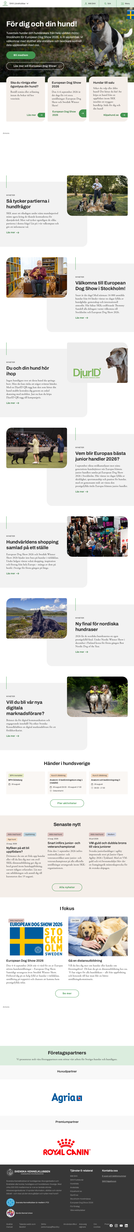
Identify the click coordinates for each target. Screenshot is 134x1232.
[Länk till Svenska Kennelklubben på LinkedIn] (126, 1226)
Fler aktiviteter (67, 803)
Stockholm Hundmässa (80, 1199)
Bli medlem (21, 55)
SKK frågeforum (109, 1181)
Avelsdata (74, 1187)
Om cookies (97, 1225)
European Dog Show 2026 (81, 1203)
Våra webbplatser (77, 1210)
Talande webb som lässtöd (27, 1225)
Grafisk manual (9, 1225)
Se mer (67, 993)
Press (107, 1224)
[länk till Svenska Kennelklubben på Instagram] (116, 1226)
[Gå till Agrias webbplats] (67, 1097)
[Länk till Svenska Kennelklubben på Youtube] (121, 1226)
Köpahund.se (76, 1191)
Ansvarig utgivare (83, 1225)
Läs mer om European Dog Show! (35, 66)
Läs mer (11, 232)
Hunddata (74, 1184)
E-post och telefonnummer (114, 1176)
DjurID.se (74, 1195)
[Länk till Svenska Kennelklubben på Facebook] (111, 1226)
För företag (75, 1206)
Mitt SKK (74, 1176)
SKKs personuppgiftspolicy (50, 1225)
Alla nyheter (67, 887)
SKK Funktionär (76, 1180)
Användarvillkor (70, 1224)
